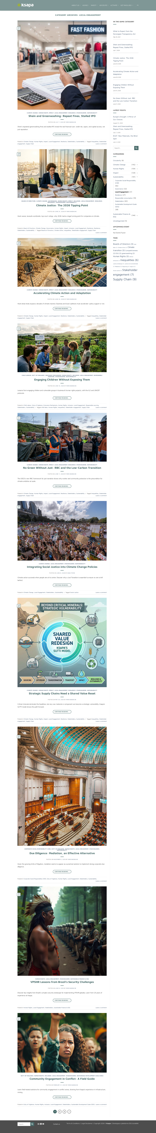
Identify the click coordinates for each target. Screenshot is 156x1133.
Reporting (125, 266)
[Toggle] (137, 164)
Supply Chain (30, 144)
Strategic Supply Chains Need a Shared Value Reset (62, 693)
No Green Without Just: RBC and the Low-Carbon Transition (62, 467)
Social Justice (74, 592)
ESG (118, 253)
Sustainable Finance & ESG (79, 979)
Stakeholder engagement (79, 230)
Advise (85, 5)
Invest (93, 5)
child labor (44, 407)
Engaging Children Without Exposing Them (62, 379)
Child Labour (26, 375)
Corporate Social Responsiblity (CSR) (37, 849)
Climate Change (32, 113)
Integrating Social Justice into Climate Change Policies (62, 566)
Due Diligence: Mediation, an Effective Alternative (62, 853)
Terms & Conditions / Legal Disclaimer (79, 1123)
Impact (51, 113)
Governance (52, 201)
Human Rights (43, 113)
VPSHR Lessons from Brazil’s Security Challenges (62, 981)
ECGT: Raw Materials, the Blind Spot (125, 137)
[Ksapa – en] (25, 5)
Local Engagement (60, 113)
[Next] (69, 1111)
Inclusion (77, 201)
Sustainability (92, 113)
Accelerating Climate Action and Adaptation (62, 292)
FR (138, 5)
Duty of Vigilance (38, 375)
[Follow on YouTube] (43, 1124)
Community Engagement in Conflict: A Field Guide (62, 1078)
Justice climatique (118, 263)
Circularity (117, 160)
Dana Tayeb (71, 573)
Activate (113, 5)
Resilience (72, 113)
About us (75, 5)
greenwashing (128, 253)
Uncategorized (118, 221)
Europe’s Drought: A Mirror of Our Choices (124, 118)
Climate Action (58, 230)
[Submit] (136, 148)
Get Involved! (126, 5)
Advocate (103, 5)
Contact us (56, 1124)
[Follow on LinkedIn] (41, 1124)
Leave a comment (101, 144)
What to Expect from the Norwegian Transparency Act (124, 32)
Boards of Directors (47, 230)
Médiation (118, 266)
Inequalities (95, 141)
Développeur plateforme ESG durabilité (125, 1123)
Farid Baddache (71, 122)
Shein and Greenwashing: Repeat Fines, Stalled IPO (62, 115)
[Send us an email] (38, 1124)
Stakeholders (81, 113)
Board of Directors (29, 201)
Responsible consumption (124, 198)
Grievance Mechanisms (53, 375)
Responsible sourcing (92, 405)
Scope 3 (132, 266)
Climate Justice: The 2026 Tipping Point (62, 205)
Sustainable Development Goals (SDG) (90, 1075)
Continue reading (62, 134)
